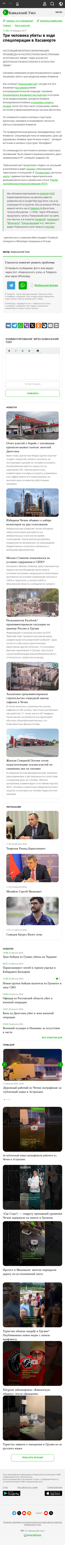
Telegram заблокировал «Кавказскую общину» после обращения (26, 1392)
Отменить (33, 393)
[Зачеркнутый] (29, 351)
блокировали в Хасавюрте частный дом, (25, 95)
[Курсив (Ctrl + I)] (15, 351)
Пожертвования (54, 1487)
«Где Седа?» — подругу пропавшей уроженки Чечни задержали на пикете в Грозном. (32, 1215)
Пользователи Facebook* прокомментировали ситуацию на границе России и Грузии (28, 624)
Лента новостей (22, 25)
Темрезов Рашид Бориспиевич (25, 848)
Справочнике (42, 172)
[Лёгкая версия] (17, 4)
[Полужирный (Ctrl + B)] (9, 351)
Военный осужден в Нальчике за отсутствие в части (31, 1030)
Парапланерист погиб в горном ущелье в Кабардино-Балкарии (29, 969)
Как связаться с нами (28, 1487)
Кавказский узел (27, 84)
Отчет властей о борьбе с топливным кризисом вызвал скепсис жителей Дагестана (30, 447)
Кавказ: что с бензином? (19, 20)
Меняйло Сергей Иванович (24, 891)
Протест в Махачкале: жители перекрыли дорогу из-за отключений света (29, 1272)
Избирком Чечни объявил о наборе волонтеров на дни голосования (28, 522)
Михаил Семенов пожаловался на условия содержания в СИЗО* (28, 560)
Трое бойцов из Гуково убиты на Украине (30, 957)
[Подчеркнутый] (22, 351)
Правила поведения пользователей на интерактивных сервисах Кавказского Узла (32, 1523)
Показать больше (32, 1457)
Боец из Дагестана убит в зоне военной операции (28, 1015)
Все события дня (52, 1037)
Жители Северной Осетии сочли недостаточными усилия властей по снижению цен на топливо (29, 764)
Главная (7, 25)
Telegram (35, 208)
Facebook (40, 219)
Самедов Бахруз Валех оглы (24, 934)
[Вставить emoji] (37, 351)
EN (10, 3)
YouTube (49, 226)
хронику (30, 169)
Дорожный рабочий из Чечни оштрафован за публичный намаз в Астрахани (32, 1090)
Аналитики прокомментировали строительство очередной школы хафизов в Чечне (27, 698)
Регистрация (32, 384)
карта (6, 176)
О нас (5, 1487)
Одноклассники (30, 223)
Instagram (52, 219)
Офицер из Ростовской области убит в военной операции (27, 1000)
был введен (21, 87)
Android (44, 193)
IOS (52, 193)
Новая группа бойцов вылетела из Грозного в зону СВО (32, 985)
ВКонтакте (13, 223)
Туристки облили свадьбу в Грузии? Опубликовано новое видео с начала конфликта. (26, 1335)
